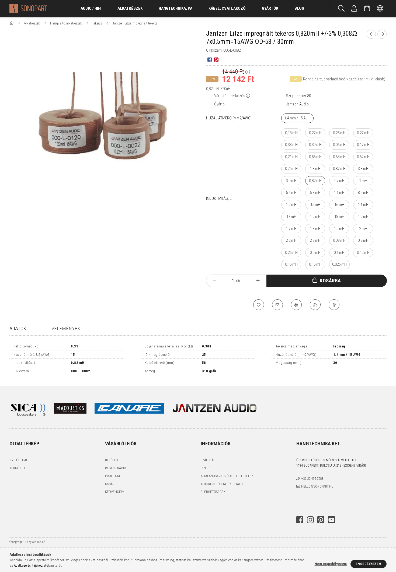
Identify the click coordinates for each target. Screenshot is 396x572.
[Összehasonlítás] (315, 304)
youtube (331, 520)
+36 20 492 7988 (312, 479)
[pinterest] (216, 59)
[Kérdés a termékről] (334, 304)
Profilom (112, 476)
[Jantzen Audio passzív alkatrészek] (214, 407)
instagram (310, 520)
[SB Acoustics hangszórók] (70, 407)
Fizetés (206, 468)
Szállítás (208, 460)
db (237, 280)
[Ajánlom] (277, 304)
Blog (299, 8)
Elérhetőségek (213, 492)
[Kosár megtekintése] (367, 8)
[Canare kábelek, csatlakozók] (133, 407)
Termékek (17, 468)
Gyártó (219, 104)
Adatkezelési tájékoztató (222, 484)
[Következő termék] (382, 34)
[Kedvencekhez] (258, 304)
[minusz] (214, 281)
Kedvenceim (114, 492)
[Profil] (354, 8)
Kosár (109, 484)
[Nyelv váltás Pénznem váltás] (380, 8)
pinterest (320, 520)
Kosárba (330, 281)
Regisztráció (115, 468)
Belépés (111, 460)
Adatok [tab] (17, 328)
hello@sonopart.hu (317, 486)
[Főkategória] (12, 23)
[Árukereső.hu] (316, 502)
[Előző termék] (371, 34)
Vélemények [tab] (65, 328)
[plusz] (258, 281)
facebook (299, 520)
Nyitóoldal (18, 460)
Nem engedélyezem (331, 564)
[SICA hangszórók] (27, 407)
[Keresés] (341, 8)
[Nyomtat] (296, 304)
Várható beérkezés (229, 95)
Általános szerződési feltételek (227, 476)
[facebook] (209, 59)
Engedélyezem (368, 564)
